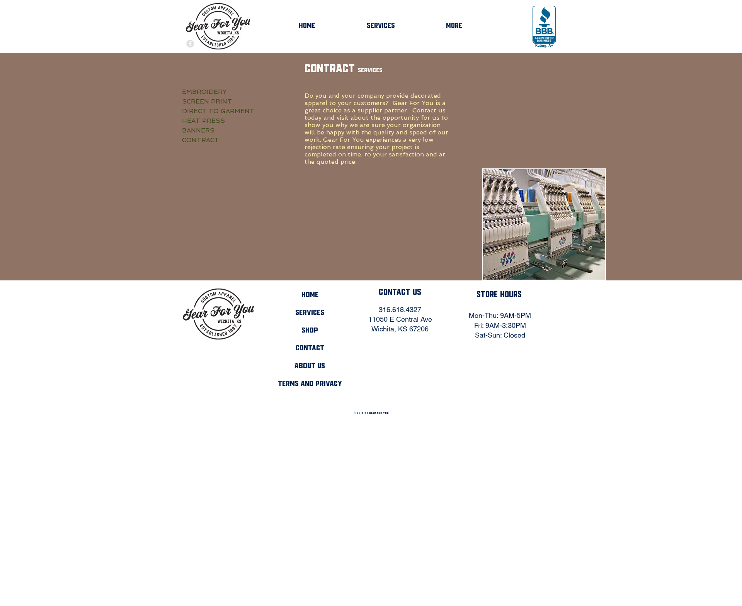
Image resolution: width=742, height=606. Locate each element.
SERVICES (309, 312)
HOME (309, 295)
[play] (589, 273)
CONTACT (310, 348)
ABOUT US (309, 366)
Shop (309, 330)
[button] (544, 224)
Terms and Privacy (310, 383)
